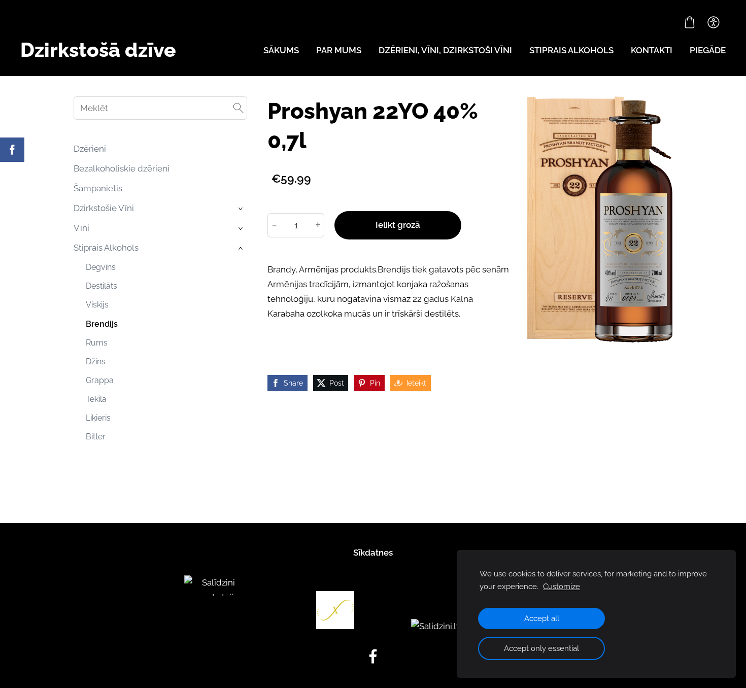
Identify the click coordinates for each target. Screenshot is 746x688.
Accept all (541, 618)
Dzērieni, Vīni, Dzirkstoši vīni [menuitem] (445, 50)
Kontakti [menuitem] (651, 50)
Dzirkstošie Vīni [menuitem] (104, 208)
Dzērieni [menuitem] (90, 149)
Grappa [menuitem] (100, 380)
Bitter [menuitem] (96, 436)
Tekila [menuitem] (96, 399)
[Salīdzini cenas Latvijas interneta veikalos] (214, 626)
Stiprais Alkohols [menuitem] (106, 248)
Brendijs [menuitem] (102, 324)
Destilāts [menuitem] (101, 286)
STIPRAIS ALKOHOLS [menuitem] (571, 50)
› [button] (241, 209)
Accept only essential (541, 648)
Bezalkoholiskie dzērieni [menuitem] (121, 168)
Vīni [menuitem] (81, 228)
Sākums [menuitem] (281, 50)
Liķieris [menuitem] (98, 418)
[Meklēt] (238, 108)
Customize (561, 586)
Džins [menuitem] (96, 361)
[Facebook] (373, 656)
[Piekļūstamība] (713, 22)
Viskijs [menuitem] (97, 304)
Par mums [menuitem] (338, 50)
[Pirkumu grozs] (689, 22)
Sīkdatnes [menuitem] (373, 552)
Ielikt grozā (398, 225)
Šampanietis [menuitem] (98, 188)
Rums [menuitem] (97, 343)
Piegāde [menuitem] (708, 50)
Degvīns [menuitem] (101, 267)
